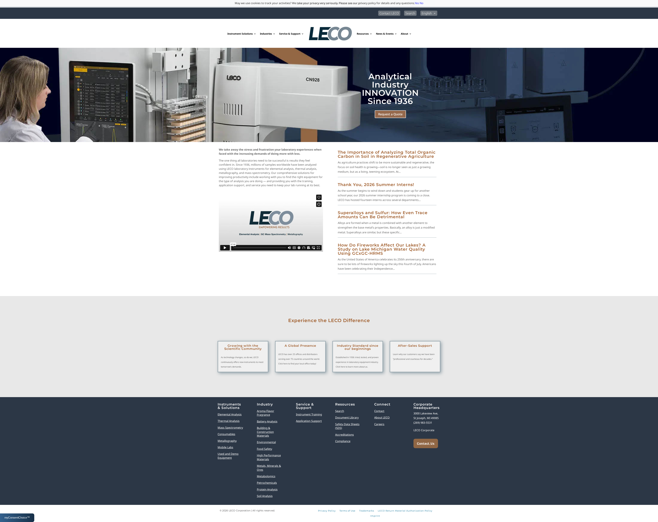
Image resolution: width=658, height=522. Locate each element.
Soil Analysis (265, 496)
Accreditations (344, 435)
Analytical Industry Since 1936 (390, 88)
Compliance (342, 441)
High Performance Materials (269, 457)
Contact (379, 411)
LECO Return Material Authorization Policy (405, 511)
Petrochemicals (267, 483)
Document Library (347, 417)
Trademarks (366, 511)
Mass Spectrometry (230, 427)
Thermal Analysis (229, 421)
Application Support (309, 421)
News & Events (385, 33)
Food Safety (264, 449)
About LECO (382, 417)
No (421, 3)
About (404, 33)
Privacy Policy (327, 511)
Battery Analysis (267, 421)
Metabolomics (266, 476)
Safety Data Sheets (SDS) (347, 426)
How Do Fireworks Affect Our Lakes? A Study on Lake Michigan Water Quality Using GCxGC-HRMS (382, 249)
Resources (363, 33)
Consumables (226, 434)
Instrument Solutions (240, 33)
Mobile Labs (225, 447)
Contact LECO (389, 13)
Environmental (266, 442)
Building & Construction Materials (265, 432)
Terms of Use (347, 511)
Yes (417, 3)
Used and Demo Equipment (228, 455)
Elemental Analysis (230, 414)
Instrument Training (309, 414)
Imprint (375, 516)
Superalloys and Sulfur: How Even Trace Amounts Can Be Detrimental (383, 214)
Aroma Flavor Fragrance (265, 413)
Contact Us (426, 443)
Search (410, 13)
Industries (266, 33)
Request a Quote (390, 114)
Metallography (227, 441)
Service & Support (289, 33)
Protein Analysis (267, 489)
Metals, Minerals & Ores (269, 467)
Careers (379, 424)
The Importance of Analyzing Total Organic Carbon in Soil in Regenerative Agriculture (387, 154)
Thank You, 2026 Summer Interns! (376, 184)
